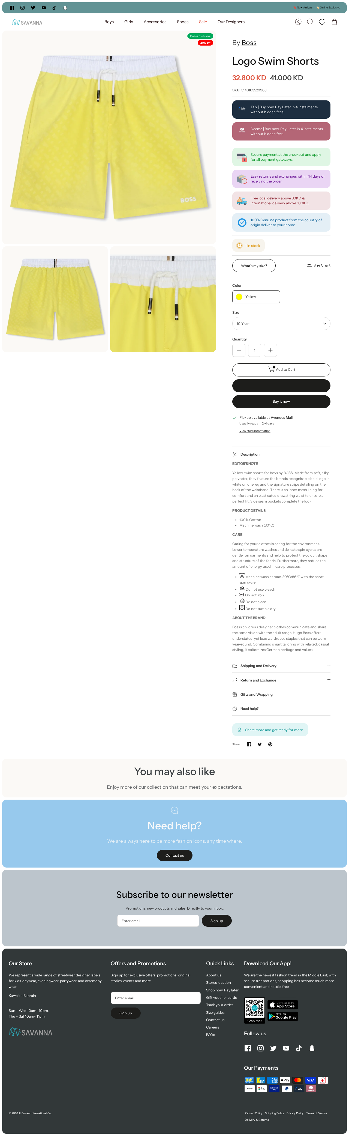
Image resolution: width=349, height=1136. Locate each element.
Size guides (215, 1012)
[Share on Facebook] (249, 744)
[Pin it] (270, 744)
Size (235, 312)
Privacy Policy (295, 1113)
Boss (249, 42)
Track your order (219, 1005)
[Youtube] (43, 8)
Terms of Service (316, 1113)
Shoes (182, 21)
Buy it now (281, 401)
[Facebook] (12, 8)
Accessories (155, 21)
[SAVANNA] (27, 22)
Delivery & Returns (257, 1120)
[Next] (230, 8)
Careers (212, 1027)
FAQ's (210, 1034)
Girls (128, 21)
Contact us (215, 1020)
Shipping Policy (274, 1113)
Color (237, 285)
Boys (109, 21)
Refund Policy (253, 1113)
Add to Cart (285, 369)
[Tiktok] (54, 8)
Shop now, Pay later (222, 990)
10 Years (243, 323)
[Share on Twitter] (259, 744)
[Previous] (119, 8)
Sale (203, 21)
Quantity (239, 339)
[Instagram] (22, 8)
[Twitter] (33, 8)
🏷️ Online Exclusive (328, 7)
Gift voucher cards (221, 997)
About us (213, 975)
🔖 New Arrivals (302, 7)
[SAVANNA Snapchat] (65, 8)
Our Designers (231, 21)
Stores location (218, 982)
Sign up (216, 921)
